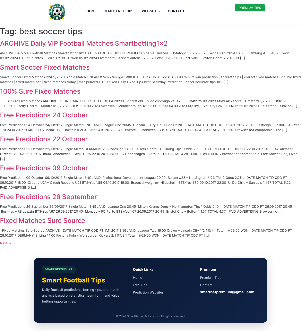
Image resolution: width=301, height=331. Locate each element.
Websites (151, 11)
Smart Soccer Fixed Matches (45, 67)
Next (5, 243)
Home (92, 11)
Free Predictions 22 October (44, 139)
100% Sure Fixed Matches (40, 91)
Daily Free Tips (119, 11)
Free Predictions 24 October (44, 115)
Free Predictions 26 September (48, 197)
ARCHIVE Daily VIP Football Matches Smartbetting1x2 (84, 43)
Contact (176, 11)
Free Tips (140, 285)
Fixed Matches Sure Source (42, 220)
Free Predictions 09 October (44, 168)
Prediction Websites (148, 292)
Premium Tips (210, 277)
